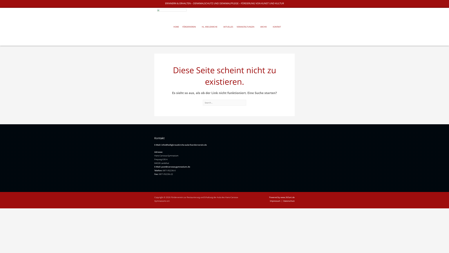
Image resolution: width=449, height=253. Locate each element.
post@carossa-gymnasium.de (175, 166)
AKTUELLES (228, 27)
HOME (176, 27)
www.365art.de (288, 197)
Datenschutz (289, 201)
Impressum (275, 201)
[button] (288, 27)
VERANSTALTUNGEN (245, 27)
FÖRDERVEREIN (189, 27)
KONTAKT (277, 27)
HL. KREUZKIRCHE (209, 27)
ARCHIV (263, 27)
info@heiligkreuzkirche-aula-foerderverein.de (184, 144)
